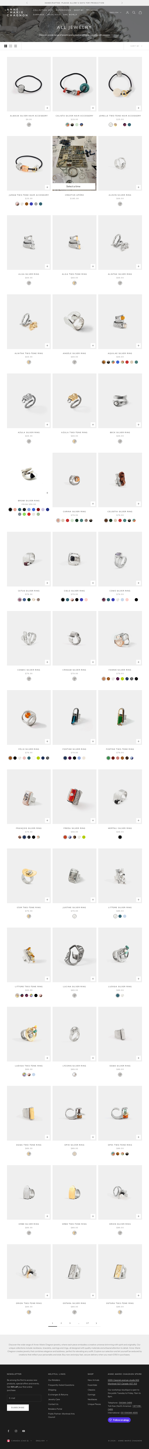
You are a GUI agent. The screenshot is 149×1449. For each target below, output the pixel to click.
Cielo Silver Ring (74, 591)
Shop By (79, 10)
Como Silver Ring (120, 591)
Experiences (63, 10)
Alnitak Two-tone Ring (29, 353)
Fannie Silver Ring (120, 670)
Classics (91, 1389)
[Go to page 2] (96, 1323)
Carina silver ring (74, 511)
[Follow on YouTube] (23, 1431)
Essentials (92, 1385)
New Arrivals (93, 1380)
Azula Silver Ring (29, 432)
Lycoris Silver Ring (74, 1066)
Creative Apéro (74, 195)
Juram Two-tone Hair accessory (29, 195)
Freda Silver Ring (75, 828)
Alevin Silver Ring (120, 195)
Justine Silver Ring (74, 907)
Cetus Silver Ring (29, 591)
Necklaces (53, 14)
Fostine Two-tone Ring (120, 749)
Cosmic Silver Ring (28, 670)
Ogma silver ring (120, 1066)
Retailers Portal (55, 1409)
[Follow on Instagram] (16, 1431)
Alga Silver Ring (28, 274)
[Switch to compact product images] (15, 46)
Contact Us (53, 1404)
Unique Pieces (94, 1404)
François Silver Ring (29, 828)
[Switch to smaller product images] (10, 46)
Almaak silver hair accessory (29, 116)
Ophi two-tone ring (120, 1145)
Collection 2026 (43, 10)
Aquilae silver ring (120, 353)
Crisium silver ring (74, 670)
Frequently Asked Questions (61, 1385)
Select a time (73, 186)
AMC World (70, 14)
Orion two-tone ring (29, 1303)
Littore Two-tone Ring (29, 986)
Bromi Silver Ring (29, 501)
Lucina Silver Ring (74, 986)
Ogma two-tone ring (29, 1145)
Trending (92, 10)
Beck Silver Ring (120, 432)
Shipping (52, 1389)
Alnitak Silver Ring (120, 274)
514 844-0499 (125, 1402)
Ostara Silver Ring (74, 1303)
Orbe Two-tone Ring (74, 1224)
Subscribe (18, 1407)
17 (87, 1323)
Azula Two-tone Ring (74, 432)
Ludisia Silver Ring (120, 986)
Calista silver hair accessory (74, 116)
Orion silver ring (120, 1224)
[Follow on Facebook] (8, 1431)
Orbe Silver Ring (29, 1224)
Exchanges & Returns (58, 1394)
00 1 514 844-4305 (129, 1412)
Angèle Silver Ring (74, 353)
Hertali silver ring (120, 828)
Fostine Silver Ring (74, 749)
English (114, 12)
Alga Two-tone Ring (74, 274)
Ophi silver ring (74, 1145)
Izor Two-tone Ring (29, 907)
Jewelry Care (54, 1399)
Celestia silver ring (120, 511)
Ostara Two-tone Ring (120, 1303)
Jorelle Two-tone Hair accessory (120, 116)
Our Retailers (54, 1380)
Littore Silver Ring (120, 907)
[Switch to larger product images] (5, 46)
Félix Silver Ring (28, 749)
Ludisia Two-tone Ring (29, 1066)
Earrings (38, 14)
